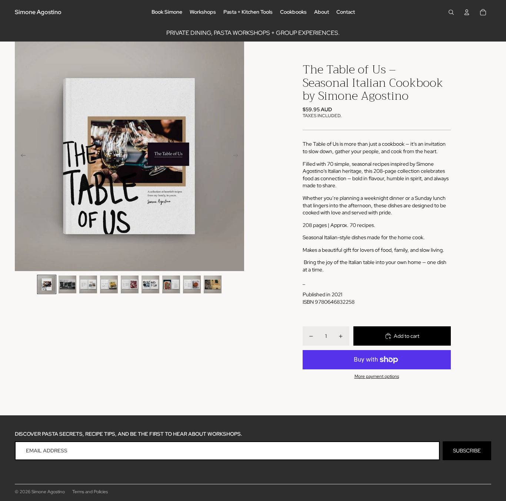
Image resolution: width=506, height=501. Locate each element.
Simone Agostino (48, 492)
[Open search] (451, 12)
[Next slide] (238, 156)
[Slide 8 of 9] (192, 284)
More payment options (376, 376)
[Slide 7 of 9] (171, 284)
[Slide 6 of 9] (150, 284)
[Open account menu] (467, 12)
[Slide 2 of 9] (67, 284)
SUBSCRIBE (467, 450)
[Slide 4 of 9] (109, 284)
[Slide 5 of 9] (130, 284)
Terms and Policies (90, 492)
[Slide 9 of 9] (213, 284)
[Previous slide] (21, 156)
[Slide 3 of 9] (88, 284)
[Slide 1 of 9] (47, 284)
